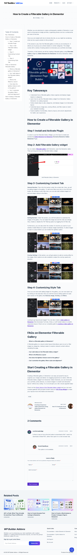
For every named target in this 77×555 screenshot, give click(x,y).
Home (50, 3)
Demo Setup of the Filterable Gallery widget (48, 387)
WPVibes (71, 552)
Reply (71, 431)
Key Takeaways (9, 34)
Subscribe (34, 543)
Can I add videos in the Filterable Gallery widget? (14, 75)
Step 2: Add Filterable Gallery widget (13, 47)
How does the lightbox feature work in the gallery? (14, 86)
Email (54, 464)
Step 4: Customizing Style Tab (13, 60)
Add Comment (33, 470)
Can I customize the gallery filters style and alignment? (14, 92)
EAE (29, 396)
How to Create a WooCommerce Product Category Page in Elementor (61, 515)
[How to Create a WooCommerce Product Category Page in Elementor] (62, 505)
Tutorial (37, 17)
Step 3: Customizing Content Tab (14, 54)
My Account (50, 542)
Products (56, 3)
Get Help (69, 3)
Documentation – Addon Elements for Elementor (59, 531)
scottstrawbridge (38, 431)
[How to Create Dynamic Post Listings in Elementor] (38, 505)
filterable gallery (41, 149)
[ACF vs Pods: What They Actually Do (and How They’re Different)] (14, 505)
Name (31, 464)
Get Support (50, 539)
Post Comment (33, 484)
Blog (64, 3)
